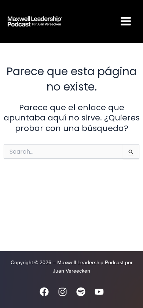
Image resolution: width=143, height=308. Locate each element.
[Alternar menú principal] (126, 21)
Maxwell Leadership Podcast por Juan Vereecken (85, 21)
